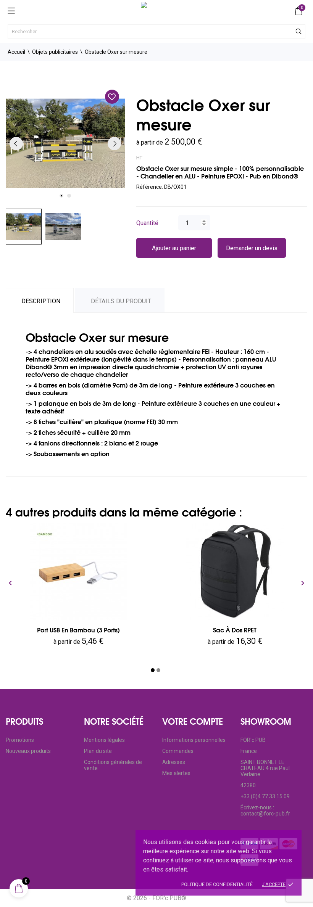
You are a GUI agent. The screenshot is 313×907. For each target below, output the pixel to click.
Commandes (178, 751)
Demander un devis (252, 248)
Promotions (20, 740)
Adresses (173, 762)
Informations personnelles (194, 740)
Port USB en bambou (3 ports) (78, 630)
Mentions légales (104, 740)
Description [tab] (40, 301)
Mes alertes (176, 773)
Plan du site (98, 751)
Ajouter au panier (174, 248)
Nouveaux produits (28, 751)
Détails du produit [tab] (121, 301)
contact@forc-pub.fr (265, 814)
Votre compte (192, 721)
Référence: (149, 187)
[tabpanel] (65, 143)
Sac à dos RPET (235, 630)
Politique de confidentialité (217, 884)
